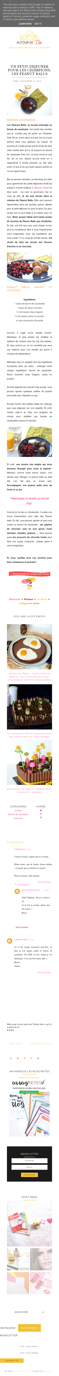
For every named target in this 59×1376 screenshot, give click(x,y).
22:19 (31, 940)
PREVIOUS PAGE (40, 1043)
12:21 (28, 849)
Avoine (18, 810)
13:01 (46, 890)
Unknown (21, 939)
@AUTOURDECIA (29, 1327)
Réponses (23, 885)
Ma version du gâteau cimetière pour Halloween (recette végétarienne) (29, 735)
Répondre (44, 882)
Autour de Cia (22, 1371)
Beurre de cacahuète (18, 814)
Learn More (25, 24)
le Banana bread (40, 187)
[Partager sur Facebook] (41, 814)
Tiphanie (20, 849)
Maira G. (49, 1371)
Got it (38, 24)
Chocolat (18, 818)
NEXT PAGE (15, 1043)
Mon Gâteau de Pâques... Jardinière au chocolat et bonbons (29, 790)
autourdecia (31, 890)
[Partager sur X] (41, 811)
